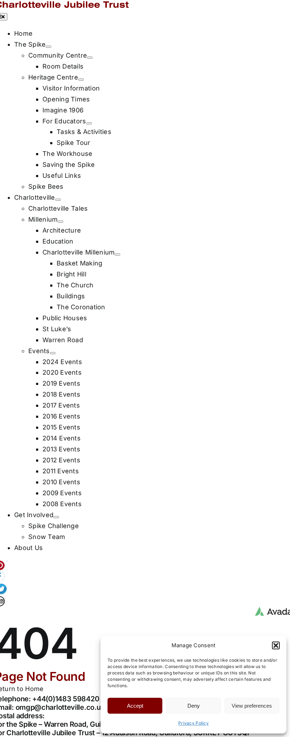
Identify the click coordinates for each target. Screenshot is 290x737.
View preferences (252, 706)
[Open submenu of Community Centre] (90, 58)
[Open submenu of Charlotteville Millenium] (117, 254)
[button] (275, 645)
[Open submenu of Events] (53, 353)
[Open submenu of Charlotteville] (58, 200)
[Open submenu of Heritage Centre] (81, 79)
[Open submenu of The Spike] (48, 47)
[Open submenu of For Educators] (89, 123)
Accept (135, 706)
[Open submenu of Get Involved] (56, 517)
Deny (193, 706)
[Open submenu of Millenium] (60, 222)
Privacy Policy (193, 723)
